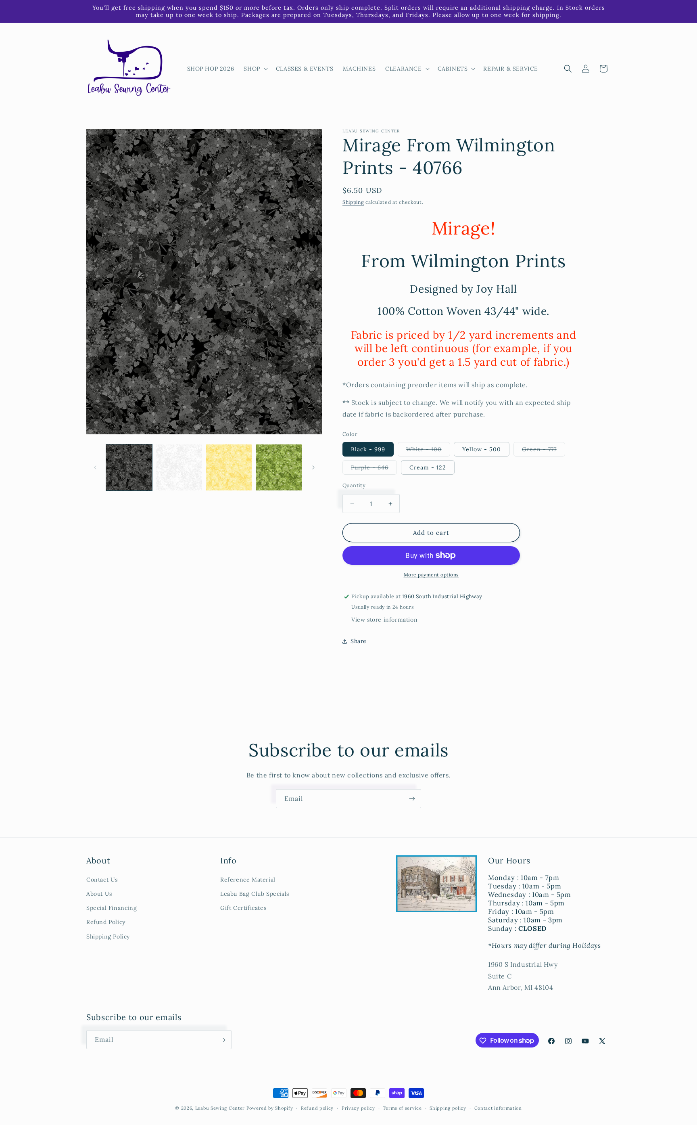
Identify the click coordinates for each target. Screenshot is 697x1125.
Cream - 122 (427, 467)
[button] (255, 68)
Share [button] (359, 641)
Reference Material (247, 879)
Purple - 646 (374, 469)
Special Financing (111, 907)
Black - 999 (368, 449)
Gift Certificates (243, 907)
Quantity (353, 485)
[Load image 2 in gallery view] (179, 467)
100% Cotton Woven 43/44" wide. (463, 311)
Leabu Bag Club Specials (254, 893)
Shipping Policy (108, 936)
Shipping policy (448, 1107)
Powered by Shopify (269, 1108)
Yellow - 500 (481, 449)
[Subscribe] (412, 798)
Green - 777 (543, 451)
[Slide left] (95, 467)
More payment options (431, 575)
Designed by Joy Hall (463, 288)
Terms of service (402, 1107)
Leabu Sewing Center (220, 1108)
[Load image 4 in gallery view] (279, 467)
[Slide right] (313, 467)
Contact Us (102, 879)
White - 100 (428, 451)
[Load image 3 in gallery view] (229, 467)
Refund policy (317, 1107)
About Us (99, 893)
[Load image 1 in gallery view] (129, 467)
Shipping (353, 202)
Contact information (498, 1107)
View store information (384, 619)
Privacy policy (358, 1107)
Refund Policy (105, 922)
